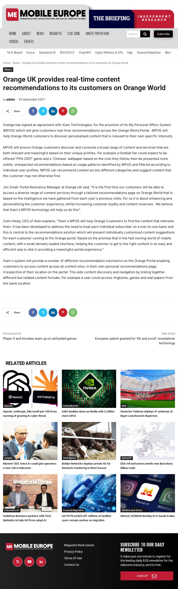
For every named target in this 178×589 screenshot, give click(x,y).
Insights (8, 458)
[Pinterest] (63, 111)
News (16, 63)
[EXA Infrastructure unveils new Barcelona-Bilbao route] (147, 441)
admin (10, 99)
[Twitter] (43, 111)
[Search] (145, 33)
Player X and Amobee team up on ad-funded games (40, 339)
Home (6, 63)
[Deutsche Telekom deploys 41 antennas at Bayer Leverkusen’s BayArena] (147, 389)
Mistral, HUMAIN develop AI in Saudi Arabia (147, 516)
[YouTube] (29, 561)
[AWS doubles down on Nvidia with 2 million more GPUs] (89, 389)
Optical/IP (127, 458)
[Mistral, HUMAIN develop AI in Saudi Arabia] (147, 493)
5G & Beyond (69, 458)
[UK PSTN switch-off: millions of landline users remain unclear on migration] (89, 493)
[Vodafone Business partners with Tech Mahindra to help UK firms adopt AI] (30, 493)
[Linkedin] (53, 111)
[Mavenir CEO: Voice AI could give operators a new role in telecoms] (30, 441)
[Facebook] (33, 111)
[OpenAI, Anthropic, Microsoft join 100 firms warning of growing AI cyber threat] (30, 389)
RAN (124, 406)
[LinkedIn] (41, 561)
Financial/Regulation (73, 510)
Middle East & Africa (132, 510)
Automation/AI (70, 406)
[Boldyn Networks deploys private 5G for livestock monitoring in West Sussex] (89, 441)
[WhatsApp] (73, 111)
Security (8, 406)
